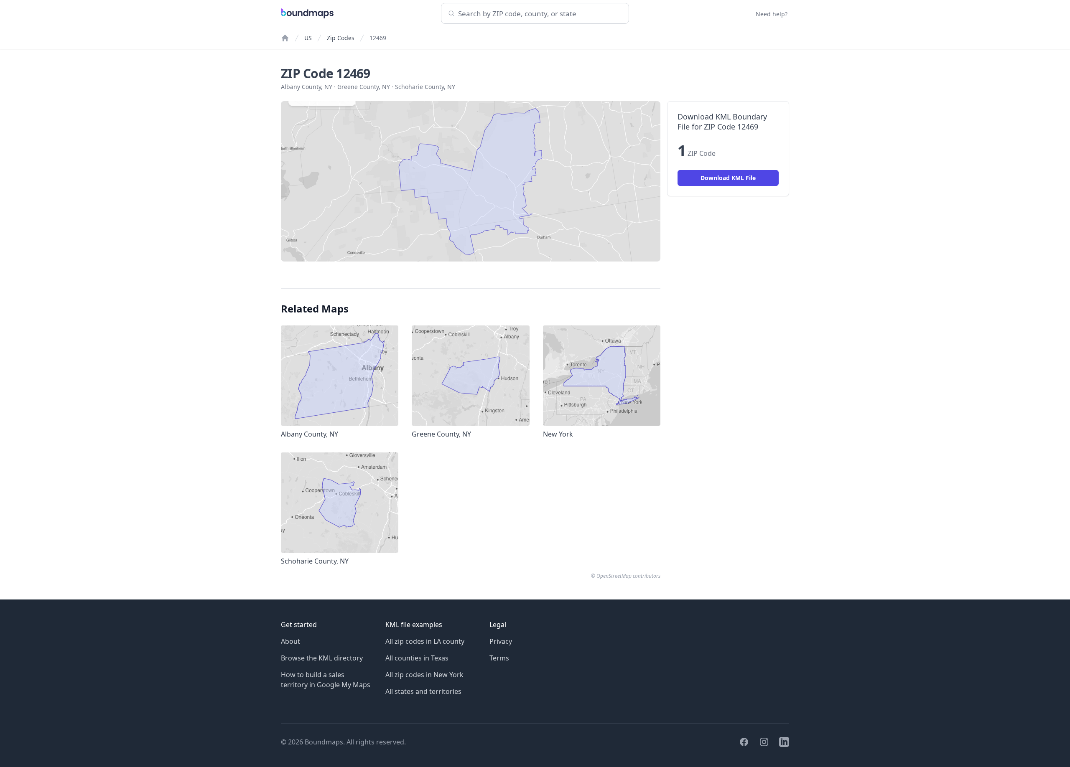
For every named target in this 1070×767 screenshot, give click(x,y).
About (290, 641)
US (308, 38)
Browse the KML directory (322, 658)
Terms (499, 658)
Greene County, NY (363, 87)
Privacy (500, 641)
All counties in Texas (416, 658)
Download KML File (728, 178)
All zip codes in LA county (424, 641)
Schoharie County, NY (425, 87)
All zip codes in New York (424, 674)
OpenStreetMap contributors (628, 575)
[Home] (285, 38)
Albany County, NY (306, 87)
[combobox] (535, 13)
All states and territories (423, 691)
